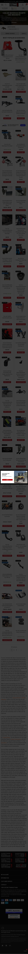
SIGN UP (7, 479)
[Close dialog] (26, 471)
